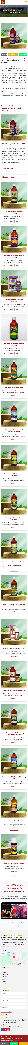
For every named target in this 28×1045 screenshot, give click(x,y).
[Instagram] (8, 1029)
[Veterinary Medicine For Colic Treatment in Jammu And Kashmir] (14, 805)
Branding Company (14, 1040)
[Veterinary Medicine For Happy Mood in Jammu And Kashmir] (14, 632)
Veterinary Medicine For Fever (14, 388)
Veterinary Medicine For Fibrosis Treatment (14, 519)
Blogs (3, 979)
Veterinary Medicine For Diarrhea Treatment (14, 475)
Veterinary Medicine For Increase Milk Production (14, 605)
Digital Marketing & (5, 1040)
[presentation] (2, 912)
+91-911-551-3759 (7, 1026)
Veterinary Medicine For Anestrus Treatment (14, 256)
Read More (18, 221)
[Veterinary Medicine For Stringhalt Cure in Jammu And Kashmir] (14, 546)
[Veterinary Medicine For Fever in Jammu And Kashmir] (14, 371)
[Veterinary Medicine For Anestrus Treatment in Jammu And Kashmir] (14, 239)
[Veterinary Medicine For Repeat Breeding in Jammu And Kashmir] (14, 283)
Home (3, 970)
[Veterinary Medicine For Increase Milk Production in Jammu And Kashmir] (14, 588)
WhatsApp (23, 55)
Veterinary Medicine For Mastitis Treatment (14, 212)
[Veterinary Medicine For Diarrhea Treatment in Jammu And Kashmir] (14, 458)
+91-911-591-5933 (15, 1026)
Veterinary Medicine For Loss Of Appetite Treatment (14, 431)
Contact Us (4, 981)
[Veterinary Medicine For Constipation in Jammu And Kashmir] (14, 674)
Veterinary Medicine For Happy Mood (14, 648)
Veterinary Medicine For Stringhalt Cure (14, 562)
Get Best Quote (14, 55)
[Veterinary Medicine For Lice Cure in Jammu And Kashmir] (14, 847)
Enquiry (24, 1043)
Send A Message (6, 1011)
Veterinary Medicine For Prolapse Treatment (14, 344)
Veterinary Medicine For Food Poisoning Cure (14, 778)
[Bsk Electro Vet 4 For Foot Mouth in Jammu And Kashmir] (14, 127)
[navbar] (25, 2)
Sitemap (4, 984)
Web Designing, (18, 1039)
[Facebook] (2, 1029)
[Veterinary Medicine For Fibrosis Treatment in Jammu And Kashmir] (14, 502)
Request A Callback (9, 172)
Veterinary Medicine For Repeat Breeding (14, 300)
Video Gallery (5, 977)
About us (4, 972)
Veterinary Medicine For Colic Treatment (14, 821)
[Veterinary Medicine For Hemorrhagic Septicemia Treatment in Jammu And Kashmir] (14, 717)
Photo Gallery (5, 974)
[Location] (14, 958)
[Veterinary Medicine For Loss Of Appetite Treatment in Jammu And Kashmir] (14, 414)
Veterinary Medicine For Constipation (14, 691)
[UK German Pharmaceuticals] (3, 2)
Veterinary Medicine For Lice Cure (14, 863)
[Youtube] (5, 1029)
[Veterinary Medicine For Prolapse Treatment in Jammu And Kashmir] (14, 327)
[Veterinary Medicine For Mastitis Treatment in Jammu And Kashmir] (14, 195)
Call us (5, 55)
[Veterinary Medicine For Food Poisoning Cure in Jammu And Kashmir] (14, 761)
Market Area (5, 986)
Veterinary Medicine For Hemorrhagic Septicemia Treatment (14, 734)
